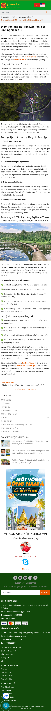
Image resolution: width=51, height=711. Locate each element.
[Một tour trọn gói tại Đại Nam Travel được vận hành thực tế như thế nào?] (5, 443)
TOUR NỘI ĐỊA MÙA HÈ (10, 432)
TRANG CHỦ (6, 400)
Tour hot (4, 669)
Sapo (30, 708)
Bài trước (21, 389)
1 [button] (22, 569)
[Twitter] (20, 578)
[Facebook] (15, 578)
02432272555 (16, 639)
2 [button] (24, 569)
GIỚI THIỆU (5, 404)
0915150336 (11, 618)
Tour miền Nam (6, 672)
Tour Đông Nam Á (7, 687)
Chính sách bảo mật (8, 651)
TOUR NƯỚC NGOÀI (9, 414)
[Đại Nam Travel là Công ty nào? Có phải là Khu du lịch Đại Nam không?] (5, 462)
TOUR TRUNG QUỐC (9, 428)
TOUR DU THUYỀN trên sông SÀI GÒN (16, 425)
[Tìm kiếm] (47, 12)
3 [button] (26, 569)
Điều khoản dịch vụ (8, 654)
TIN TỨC (4, 418)
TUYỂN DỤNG (6, 421)
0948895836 (11, 643)
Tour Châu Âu (6, 690)
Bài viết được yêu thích (15, 437)
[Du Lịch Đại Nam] (11, 5)
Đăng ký (44, 593)
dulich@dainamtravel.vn (16, 636)
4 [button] (28, 569)
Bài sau (31, 389)
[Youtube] (25, 578)
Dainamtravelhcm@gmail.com (18, 612)
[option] (25, 553)
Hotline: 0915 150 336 (25, 556)
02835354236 (16, 615)
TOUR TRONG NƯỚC (9, 411)
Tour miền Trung (7, 676)
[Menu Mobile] (48, 4)
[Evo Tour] (25, 499)
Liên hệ (4, 661)
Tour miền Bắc (6, 679)
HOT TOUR (5, 407)
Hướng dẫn (5, 658)
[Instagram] (30, 578)
